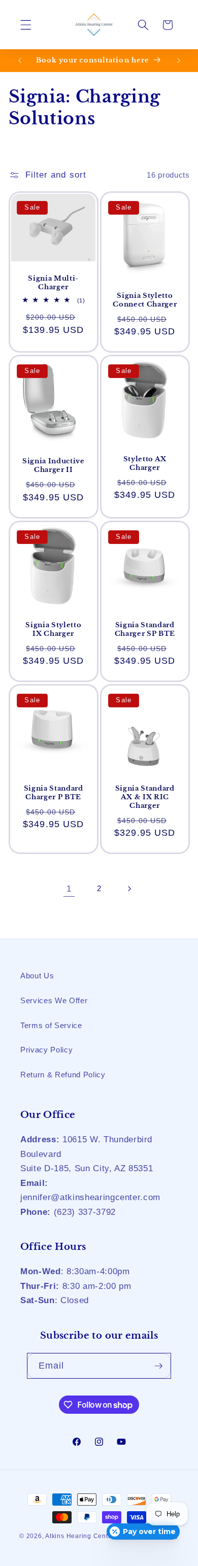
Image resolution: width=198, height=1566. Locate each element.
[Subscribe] (158, 1366)
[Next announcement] (179, 60)
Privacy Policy (46, 1049)
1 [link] (69, 888)
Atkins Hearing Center (79, 1536)
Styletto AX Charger (145, 462)
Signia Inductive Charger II (53, 465)
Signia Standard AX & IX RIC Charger (145, 796)
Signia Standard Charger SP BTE (145, 628)
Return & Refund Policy (63, 1074)
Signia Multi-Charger (53, 282)
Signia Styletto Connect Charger (145, 299)
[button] (26, 25)
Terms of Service (51, 1025)
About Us (37, 975)
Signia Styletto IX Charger (53, 628)
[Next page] (129, 888)
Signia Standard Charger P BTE (53, 792)
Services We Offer (53, 1000)
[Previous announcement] (20, 60)
